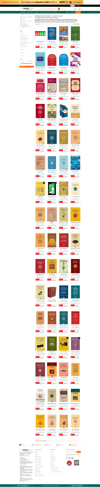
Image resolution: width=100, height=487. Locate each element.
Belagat (52, 222)
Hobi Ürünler (54, 12)
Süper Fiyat (78, 12)
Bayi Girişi (36, 452)
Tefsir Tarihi (52, 351)
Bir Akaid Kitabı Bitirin (24, 25)
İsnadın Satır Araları (52, 93)
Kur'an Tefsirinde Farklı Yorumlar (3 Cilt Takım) (63, 119)
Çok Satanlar (36, 12)
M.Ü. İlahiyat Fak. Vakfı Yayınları (40, 44)
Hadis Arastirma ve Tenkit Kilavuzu (75, 325)
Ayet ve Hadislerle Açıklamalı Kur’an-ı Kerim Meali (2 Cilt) (52, 300)
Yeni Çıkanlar (30, 12)
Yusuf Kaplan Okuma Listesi (25, 26)
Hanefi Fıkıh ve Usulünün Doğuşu (75, 41)
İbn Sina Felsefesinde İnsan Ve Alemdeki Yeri (63, 429)
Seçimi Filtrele (22, 66)
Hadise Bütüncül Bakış (75, 248)
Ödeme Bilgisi (37, 469)
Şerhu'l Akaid (75, 119)
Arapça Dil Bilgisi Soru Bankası (75, 67)
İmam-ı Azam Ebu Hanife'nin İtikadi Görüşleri (40, 377)
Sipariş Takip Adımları (54, 467)
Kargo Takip (21, 5)
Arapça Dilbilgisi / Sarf (75, 403)
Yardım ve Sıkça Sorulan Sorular (56, 471)
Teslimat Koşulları (38, 456)
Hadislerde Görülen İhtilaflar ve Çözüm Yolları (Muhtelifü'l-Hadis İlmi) (40, 403)
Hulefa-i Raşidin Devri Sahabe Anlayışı (40, 93)
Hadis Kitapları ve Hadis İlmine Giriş (26, 17)
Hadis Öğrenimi (75, 274)
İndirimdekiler (53, 458)
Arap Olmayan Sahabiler (52, 274)
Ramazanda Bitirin (23, 23)
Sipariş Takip (53, 464)
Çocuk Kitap (48, 12)
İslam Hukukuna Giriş (75, 222)
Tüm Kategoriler (23, 12)
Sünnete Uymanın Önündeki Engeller (52, 248)
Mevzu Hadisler (64, 377)
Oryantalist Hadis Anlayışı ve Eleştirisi (75, 145)
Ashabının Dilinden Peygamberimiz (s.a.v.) (40, 145)
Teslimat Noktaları (38, 458)
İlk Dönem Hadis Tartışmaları (75, 93)
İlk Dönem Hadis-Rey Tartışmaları (63, 170)
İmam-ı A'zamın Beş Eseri (75, 351)
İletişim (52, 452)
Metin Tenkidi (63, 300)
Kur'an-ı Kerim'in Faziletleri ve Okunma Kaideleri (63, 351)
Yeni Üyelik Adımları (54, 469)
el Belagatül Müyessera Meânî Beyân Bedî (40, 196)
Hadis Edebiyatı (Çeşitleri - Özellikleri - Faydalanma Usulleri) (52, 429)
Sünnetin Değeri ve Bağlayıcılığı (52, 170)
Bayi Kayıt (36, 454)
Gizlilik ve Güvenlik (38, 467)
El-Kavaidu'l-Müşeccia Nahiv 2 (52, 196)
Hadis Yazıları (63, 196)
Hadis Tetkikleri (40, 170)
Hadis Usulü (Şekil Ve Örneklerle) (40, 429)
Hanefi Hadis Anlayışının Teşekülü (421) (40, 119)
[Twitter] (70, 458)
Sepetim (52, 462)
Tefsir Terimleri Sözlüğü (40, 325)
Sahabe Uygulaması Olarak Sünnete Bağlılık (64, 248)
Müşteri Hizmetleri (54, 460)
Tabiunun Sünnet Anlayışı (75, 170)
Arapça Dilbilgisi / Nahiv (52, 377)
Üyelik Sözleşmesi (38, 462)
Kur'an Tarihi (75, 377)
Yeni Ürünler (53, 456)
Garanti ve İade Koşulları (39, 466)
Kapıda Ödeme (37, 471)
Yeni (21, 55)
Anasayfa (22, 14)
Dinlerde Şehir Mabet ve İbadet (63, 41)
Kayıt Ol (78, 451)
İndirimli (22, 52)
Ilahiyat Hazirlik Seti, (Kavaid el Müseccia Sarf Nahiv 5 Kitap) (40, 41)
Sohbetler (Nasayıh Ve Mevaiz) (52, 119)
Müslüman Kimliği (40, 300)
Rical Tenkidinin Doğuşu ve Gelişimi (52, 145)
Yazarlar (67, 12)
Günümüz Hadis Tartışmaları (40, 248)
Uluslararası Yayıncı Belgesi (39, 475)
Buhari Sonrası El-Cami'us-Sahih (63, 93)
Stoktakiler (22, 49)
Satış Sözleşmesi (38, 464)
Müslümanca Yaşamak (63, 222)
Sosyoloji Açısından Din (63, 403)
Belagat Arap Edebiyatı (40, 351)
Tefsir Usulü (22, 19)
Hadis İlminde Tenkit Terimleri (63, 145)
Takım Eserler (42, 12)
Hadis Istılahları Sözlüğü (75, 300)
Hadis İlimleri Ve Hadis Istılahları (52, 403)
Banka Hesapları (37, 460)
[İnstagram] (72, 458)
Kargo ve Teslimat (38, 473)
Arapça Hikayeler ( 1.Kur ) (52, 67)
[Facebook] (67, 458)
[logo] (26, 8)
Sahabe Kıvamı (64, 274)
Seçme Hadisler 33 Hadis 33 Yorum (64, 325)
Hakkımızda (52, 466)
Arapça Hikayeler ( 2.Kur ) (63, 67)
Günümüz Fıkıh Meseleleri (52, 41)
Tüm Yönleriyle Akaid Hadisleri (75, 196)
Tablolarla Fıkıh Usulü (40, 67)
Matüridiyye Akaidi (40, 274)
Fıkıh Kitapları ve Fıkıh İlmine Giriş (25, 22)
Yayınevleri (73, 12)
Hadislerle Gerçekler (52, 325)
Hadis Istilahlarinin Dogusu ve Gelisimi (75, 429)
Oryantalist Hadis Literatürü (40, 222)
